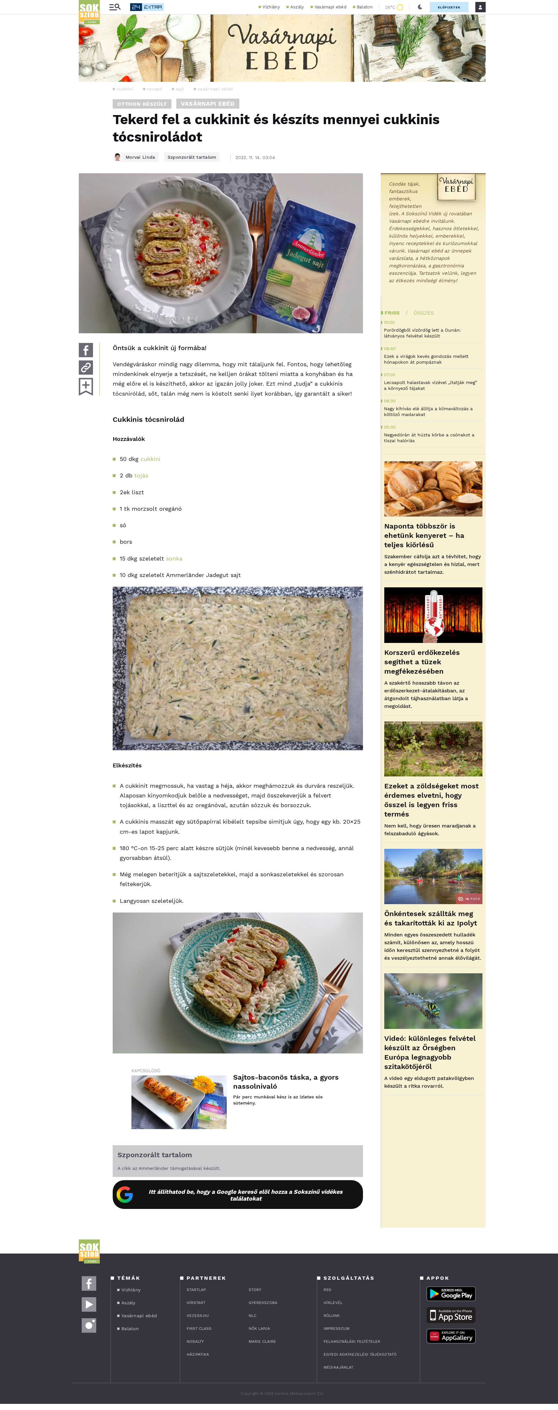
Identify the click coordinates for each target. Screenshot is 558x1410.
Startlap (196, 1289)
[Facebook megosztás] (86, 350)
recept (154, 88)
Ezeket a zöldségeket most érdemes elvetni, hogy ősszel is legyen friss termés (431, 800)
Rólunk (332, 1315)
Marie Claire (262, 1341)
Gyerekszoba (263, 1302)
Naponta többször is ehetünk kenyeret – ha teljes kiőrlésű (424, 535)
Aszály (297, 7)
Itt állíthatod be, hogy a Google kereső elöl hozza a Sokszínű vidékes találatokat (246, 1195)
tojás (141, 475)
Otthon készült (142, 104)
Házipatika (198, 1354)
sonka (174, 558)
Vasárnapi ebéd (330, 7)
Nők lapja (259, 1328)
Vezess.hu (198, 1315)
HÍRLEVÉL (333, 1302)
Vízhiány (271, 7)
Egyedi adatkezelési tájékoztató (360, 1354)
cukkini (125, 88)
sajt (180, 88)
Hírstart (196, 1302)
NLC (252, 1315)
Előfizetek (449, 7)
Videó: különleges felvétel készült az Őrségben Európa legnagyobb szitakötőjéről (430, 1052)
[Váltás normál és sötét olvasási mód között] (420, 7)
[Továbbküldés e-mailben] (86, 367)
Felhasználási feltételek (352, 1341)
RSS (327, 1289)
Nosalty (195, 1341)
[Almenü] (115, 7)
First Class (199, 1328)
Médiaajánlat (338, 1367)
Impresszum (336, 1328)
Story (255, 1289)
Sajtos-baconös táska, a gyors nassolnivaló (286, 1081)
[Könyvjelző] (86, 387)
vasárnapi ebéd (215, 88)
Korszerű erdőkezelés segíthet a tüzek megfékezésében (422, 661)
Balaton (365, 7)
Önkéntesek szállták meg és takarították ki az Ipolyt (430, 918)
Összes (424, 313)
